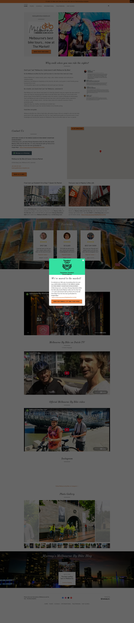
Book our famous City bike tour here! (67, 301)
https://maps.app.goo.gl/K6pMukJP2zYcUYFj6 (64, 297)
